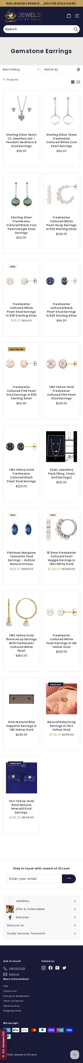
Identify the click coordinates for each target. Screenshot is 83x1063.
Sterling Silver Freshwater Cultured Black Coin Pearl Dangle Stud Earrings (21, 225)
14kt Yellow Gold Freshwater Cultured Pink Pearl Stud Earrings (61, 392)
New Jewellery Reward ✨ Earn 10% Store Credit (41, 3)
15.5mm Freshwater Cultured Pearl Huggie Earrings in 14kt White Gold (61, 558)
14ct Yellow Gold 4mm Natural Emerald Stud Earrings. (21, 807)
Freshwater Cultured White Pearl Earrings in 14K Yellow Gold (61, 641)
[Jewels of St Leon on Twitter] (64, 968)
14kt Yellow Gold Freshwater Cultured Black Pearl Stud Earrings (21, 475)
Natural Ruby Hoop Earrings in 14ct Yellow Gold (61, 726)
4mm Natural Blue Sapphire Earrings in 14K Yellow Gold (21, 726)
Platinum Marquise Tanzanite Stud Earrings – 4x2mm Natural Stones (21, 558)
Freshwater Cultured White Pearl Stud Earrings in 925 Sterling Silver (21, 310)
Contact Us (10, 991)
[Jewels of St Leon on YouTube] (57, 968)
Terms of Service (13, 1000)
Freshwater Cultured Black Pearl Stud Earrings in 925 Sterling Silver (61, 310)
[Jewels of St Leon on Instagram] (44, 968)
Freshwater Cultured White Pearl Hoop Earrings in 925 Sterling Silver (61, 223)
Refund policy (11, 1005)
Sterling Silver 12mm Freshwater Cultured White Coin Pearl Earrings (61, 140)
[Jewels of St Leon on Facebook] (50, 968)
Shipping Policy (12, 1010)
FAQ (5, 986)
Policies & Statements (16, 996)
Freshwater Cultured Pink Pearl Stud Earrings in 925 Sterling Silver (21, 392)
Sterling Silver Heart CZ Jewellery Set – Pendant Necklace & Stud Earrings (21, 140)
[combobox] (41, 29)
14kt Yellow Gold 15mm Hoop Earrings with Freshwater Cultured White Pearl (21, 643)
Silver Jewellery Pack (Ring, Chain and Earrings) (61, 473)
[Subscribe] (69, 878)
